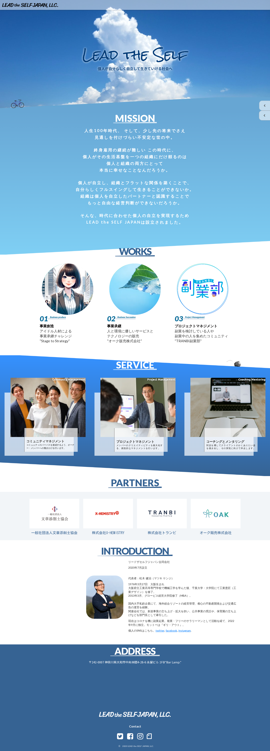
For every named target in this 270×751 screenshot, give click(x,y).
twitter (160, 630)
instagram (184, 630)
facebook (171, 630)
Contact (135, 726)
